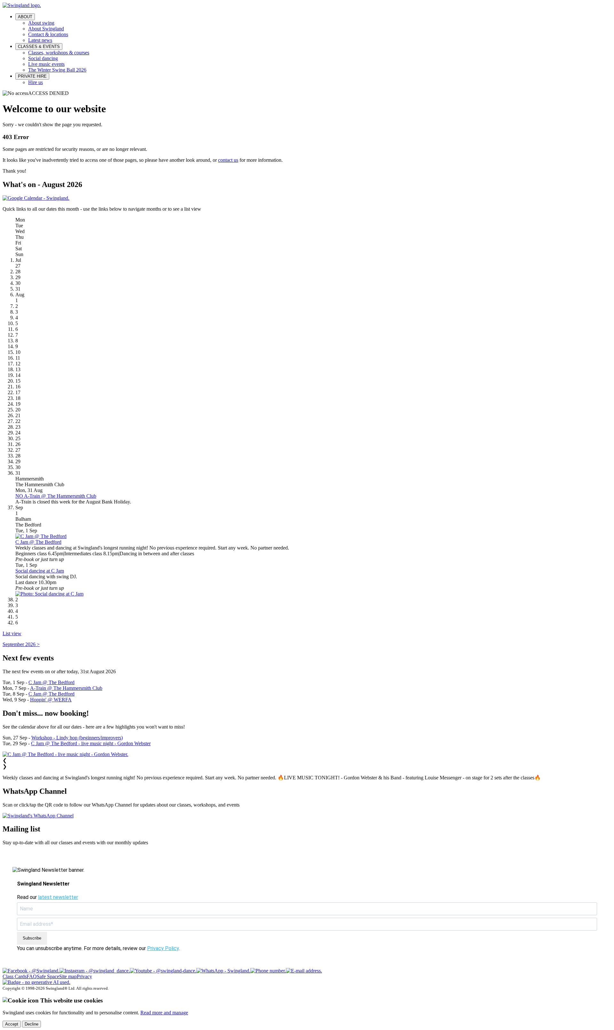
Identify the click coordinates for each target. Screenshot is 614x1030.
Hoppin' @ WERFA (51, 699)
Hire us (35, 82)
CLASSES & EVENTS (39, 46)
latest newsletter (58, 897)
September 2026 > (21, 644)
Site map (68, 976)
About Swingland (46, 28)
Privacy (84, 976)
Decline (31, 1024)
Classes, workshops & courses (58, 52)
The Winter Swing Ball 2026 (57, 70)
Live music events (46, 64)
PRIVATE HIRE (32, 76)
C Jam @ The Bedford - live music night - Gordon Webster (91, 743)
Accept (11, 1024)
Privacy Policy (163, 948)
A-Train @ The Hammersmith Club (66, 688)
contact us (228, 160)
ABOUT (25, 16)
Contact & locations (48, 34)
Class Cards (15, 976)
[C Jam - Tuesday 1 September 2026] (41, 536)
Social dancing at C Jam (39, 571)
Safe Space (48, 976)
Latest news (40, 40)
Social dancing (43, 58)
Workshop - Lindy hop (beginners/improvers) (77, 737)
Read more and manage (164, 1012)
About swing (41, 23)
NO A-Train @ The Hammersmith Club (55, 496)
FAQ (32, 976)
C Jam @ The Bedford (38, 542)
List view (12, 633)
